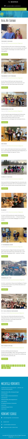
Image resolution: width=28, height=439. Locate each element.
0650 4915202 (4, 401)
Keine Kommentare (13, 43)
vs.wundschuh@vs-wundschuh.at (10, 424)
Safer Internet (4, 144)
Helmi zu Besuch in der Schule (7, 345)
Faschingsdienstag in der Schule (7, 109)
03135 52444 (3, 405)
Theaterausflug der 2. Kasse (6, 278)
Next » (8, 367)
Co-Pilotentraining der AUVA (7, 245)
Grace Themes (16, 437)
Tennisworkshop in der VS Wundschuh (8, 76)
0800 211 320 (3, 409)
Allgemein (20, 43)
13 (5, 367)
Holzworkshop (3, 210)
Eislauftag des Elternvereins (6, 177)
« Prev (7, 365)
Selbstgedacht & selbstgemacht (6, 41)
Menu (4, 9)
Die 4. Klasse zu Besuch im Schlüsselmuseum (9, 311)
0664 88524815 (4, 397)
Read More (4, 54)
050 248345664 (4, 394)
